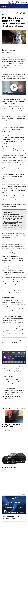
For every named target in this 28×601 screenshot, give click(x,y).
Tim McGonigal (11, 50)
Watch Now (23, 2)
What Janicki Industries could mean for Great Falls (12, 219)
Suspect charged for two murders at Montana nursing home (13, 215)
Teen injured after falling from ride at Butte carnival (12, 222)
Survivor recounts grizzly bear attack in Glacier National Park (12, 226)
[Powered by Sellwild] (24, 494)
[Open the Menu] (2, 2)
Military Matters (5, 13)
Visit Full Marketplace (21, 408)
